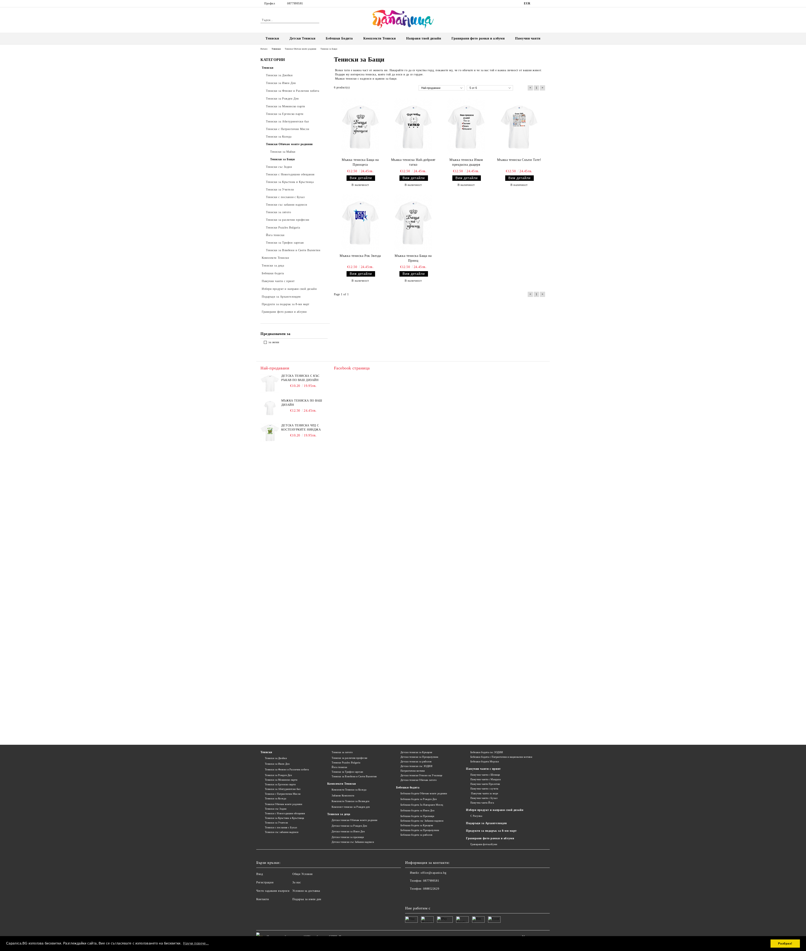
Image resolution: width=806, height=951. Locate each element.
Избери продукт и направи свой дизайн (494, 810)
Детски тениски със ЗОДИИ (416, 766)
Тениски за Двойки (276, 758)
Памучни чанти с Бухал (483, 798)
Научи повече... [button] (196, 943)
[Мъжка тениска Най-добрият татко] (413, 127)
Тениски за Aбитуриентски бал (282, 789)
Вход (259, 874)
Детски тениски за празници (348, 837)
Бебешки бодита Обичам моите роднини (423, 793)
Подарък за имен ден (306, 899)
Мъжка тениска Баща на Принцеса (360, 162)
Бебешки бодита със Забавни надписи (422, 820)
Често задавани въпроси (272, 890)
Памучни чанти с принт (483, 768)
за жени (273, 342)
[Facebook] (537, 3)
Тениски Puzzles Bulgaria (346, 762)
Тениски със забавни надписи (281, 832)
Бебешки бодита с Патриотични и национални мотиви (501, 756)
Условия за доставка (306, 890)
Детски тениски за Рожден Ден (349, 825)
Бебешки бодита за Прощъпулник (419, 830)
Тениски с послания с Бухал (281, 827)
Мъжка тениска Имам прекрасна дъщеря (466, 162)
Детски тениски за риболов (416, 761)
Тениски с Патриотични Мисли (283, 793)
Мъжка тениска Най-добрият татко (413, 162)
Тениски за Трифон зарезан (347, 771)
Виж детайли (361, 178)
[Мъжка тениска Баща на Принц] (413, 223)
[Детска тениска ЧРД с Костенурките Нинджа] (269, 432)
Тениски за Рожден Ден (278, 775)
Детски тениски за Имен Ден (348, 831)
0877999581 (295, 3)
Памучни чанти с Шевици (485, 774)
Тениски (272, 38)
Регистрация (264, 882)
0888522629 (431, 888)
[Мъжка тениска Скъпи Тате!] (519, 127)
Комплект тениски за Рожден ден (351, 806)
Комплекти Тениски (379, 38)
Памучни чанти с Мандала (485, 779)
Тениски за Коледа (275, 798)
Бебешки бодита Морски (484, 761)
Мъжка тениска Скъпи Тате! (519, 160)
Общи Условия (302, 874)
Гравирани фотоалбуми (483, 844)
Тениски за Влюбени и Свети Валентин (354, 776)
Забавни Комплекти (343, 795)
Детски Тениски (302, 38)
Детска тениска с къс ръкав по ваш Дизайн (300, 378)
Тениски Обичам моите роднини (283, 804)
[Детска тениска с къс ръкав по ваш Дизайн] (269, 383)
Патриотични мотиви (412, 770)
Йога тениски (339, 767)
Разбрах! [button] (785, 943)
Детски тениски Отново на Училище (421, 775)
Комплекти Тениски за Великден (350, 801)
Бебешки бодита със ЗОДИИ (486, 752)
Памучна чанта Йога (482, 802)
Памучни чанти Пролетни (485, 784)
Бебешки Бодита (339, 38)
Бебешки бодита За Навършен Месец (421, 804)
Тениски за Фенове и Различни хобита (287, 769)
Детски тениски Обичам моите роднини (354, 820)
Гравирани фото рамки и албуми (478, 38)
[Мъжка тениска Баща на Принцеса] (360, 127)
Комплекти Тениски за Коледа (349, 789)
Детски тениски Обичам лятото (418, 780)
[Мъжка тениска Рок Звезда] (360, 223)
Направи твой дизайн (423, 38)
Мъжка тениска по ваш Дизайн (301, 402)
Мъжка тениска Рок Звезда (360, 255)
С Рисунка (476, 815)
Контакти (262, 899)
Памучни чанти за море (484, 793)
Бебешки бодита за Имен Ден (417, 810)
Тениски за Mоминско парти (281, 779)
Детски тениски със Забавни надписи (353, 842)
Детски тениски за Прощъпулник (419, 756)
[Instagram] (543, 3)
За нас (296, 882)
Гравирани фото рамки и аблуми (490, 838)
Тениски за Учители (276, 822)
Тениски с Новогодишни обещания (285, 813)
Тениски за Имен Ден (277, 763)
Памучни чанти (527, 38)
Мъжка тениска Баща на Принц (413, 258)
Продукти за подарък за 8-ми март (491, 830)
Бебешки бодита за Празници (417, 816)
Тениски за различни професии (349, 758)
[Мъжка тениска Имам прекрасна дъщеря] (466, 127)
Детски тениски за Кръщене (416, 752)
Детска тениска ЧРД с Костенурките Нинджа (301, 427)
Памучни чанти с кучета (484, 788)
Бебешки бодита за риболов (416, 834)
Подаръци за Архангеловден (486, 823)
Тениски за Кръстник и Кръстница (284, 818)
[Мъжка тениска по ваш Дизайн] (269, 408)
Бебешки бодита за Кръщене (416, 825)
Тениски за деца (338, 814)
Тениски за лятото (342, 752)
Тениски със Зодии (275, 808)
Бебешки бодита (407, 787)
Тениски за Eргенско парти (280, 784)
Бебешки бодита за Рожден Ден (418, 799)
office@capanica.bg (433, 872)
